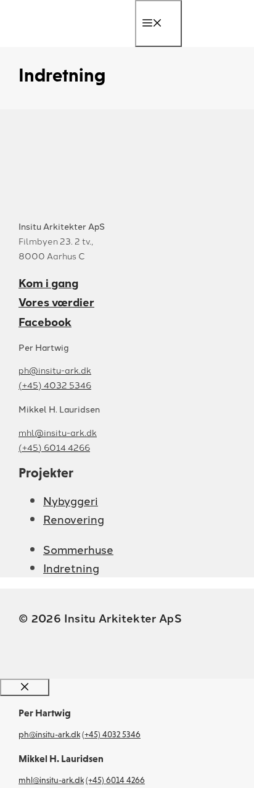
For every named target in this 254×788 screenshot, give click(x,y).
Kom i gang (48, 282)
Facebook (45, 321)
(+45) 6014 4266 (54, 447)
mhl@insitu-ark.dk (57, 432)
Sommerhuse (78, 549)
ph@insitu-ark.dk (54, 370)
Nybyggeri (70, 500)
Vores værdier (56, 301)
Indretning (71, 568)
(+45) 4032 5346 (54, 385)
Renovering (73, 519)
